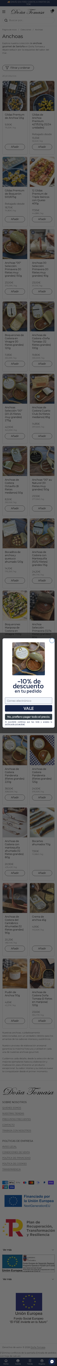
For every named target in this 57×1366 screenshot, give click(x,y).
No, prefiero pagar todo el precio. (28, 716)
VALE (28, 708)
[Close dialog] (52, 640)
